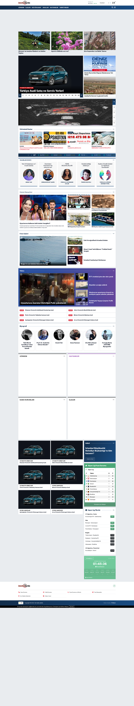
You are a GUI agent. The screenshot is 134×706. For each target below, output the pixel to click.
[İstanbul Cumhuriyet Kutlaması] (75, 260)
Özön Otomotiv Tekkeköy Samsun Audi (37, 315)
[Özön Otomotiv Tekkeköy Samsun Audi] (34, 474)
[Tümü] (113, 129)
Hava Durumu (23, 592)
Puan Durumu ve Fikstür (75, 592)
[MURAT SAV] (29, 174)
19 (75, 95)
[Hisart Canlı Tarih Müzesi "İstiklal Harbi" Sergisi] (75, 250)
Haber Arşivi (48, 596)
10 (47, 95)
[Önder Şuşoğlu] (86, 174)
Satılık (22, 146)
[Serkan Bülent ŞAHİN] (48, 174)
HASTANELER (54, 7)
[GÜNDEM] (64, 356)
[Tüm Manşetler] (113, 192)
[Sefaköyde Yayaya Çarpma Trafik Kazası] (82, 301)
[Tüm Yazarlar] (113, 160)
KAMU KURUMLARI (27, 400)
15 (63, 95)
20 (78, 95)
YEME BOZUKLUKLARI (67, 164)
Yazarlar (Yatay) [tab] (25, 160)
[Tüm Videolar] (113, 271)
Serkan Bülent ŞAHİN (47, 182)
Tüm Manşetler (98, 592)
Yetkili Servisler (57, 485)
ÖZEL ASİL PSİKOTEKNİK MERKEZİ (53, 148)
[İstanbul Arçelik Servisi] (79, 138)
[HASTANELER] (113, 356)
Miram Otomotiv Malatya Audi (83, 315)
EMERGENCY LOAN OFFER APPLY (101, 148)
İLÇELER (28, 7)
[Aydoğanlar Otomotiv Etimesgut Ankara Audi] (34, 499)
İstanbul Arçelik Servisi (74, 148)
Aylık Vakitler (89, 577)
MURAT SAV (29, 182)
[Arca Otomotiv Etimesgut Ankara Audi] (67, 499)
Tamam (72, 606)
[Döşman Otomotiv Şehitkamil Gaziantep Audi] (34, 450)
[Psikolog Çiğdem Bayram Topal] (105, 174)
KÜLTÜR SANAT (36, 7)
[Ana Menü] (115, 7)
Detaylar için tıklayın (100, 504)
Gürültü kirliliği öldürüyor (86, 164)
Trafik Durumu (48, 592)
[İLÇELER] (113, 399)
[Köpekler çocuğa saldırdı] (82, 285)
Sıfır (69, 146)
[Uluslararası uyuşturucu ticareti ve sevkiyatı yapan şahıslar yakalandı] (82, 293)
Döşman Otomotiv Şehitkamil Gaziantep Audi (39, 310)
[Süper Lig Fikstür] (113, 510)
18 (72, 95)
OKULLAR (46, 7)
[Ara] (113, 7)
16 (66, 95)
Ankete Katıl (90, 459)
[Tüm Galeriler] (113, 233)
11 (50, 95)
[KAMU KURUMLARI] (64, 399)
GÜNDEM (21, 7)
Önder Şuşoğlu (86, 182)
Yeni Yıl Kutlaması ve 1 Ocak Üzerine (29, 164)
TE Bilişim (113, 602)
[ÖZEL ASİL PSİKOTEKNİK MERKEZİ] (55, 138)
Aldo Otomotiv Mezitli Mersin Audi (85, 310)
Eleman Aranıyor (49, 146)
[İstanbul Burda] (24, 2)
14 (60, 95)
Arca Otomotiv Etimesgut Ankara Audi (86, 320)
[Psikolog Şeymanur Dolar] (67, 174)
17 (69, 95)
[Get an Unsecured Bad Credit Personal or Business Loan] (31, 138)
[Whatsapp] (114, 586)
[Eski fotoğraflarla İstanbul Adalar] (75, 240)
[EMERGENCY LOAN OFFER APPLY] (103, 138)
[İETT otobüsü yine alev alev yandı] (82, 276)
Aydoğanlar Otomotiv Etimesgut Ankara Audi (39, 320)
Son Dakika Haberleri (25, 596)
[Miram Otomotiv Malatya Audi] (67, 474)
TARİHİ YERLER (63, 7)
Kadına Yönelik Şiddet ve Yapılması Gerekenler (105, 165)
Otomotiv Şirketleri (26, 461)
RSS (21, 602)
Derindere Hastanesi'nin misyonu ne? (47, 165)
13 (57, 95)
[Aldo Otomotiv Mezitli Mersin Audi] (67, 450)
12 (54, 95)
